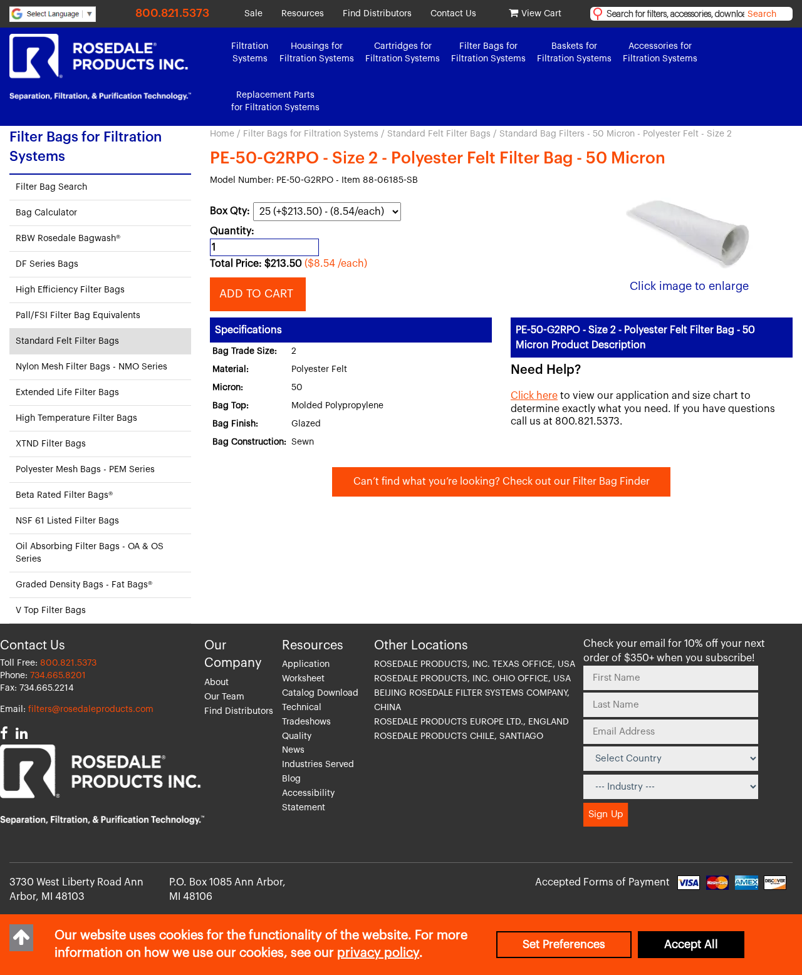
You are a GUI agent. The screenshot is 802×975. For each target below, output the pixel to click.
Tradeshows (306, 722)
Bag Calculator (46, 213)
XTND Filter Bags (51, 444)
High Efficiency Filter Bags (70, 290)
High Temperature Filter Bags (76, 418)
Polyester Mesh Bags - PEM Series (85, 469)
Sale (253, 13)
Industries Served (318, 764)
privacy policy (378, 953)
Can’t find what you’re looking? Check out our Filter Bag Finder (501, 482)
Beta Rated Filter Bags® (64, 495)
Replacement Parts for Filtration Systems (275, 101)
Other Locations (421, 645)
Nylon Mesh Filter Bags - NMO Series (91, 367)
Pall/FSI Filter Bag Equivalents (78, 315)
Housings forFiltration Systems (316, 52)
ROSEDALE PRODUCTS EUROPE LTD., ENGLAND (471, 722)
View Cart (541, 13)
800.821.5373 (172, 13)
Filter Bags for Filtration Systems (310, 134)
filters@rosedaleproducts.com (91, 709)
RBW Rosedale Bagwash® (68, 238)
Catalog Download (320, 693)
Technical (301, 707)
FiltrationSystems (249, 52)
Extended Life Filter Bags (67, 392)
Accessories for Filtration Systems (660, 52)
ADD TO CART (257, 293)
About (216, 682)
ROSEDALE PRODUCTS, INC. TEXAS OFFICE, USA (474, 664)
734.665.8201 (58, 675)
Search (761, 14)
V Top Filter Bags (51, 610)
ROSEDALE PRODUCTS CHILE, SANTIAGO (458, 736)
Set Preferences (564, 944)
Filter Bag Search (51, 187)
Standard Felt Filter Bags (439, 134)
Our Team (224, 697)
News (293, 750)
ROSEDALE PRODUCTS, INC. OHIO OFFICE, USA (472, 678)
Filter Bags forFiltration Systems (488, 52)
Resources (302, 13)
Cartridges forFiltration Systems (402, 52)
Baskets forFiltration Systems (574, 52)
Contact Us (453, 13)
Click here (534, 396)
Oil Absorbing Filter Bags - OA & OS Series (90, 553)
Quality (296, 736)
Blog (291, 779)
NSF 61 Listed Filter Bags (67, 521)
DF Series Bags (47, 264)
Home (222, 134)
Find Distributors (377, 13)
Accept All (691, 944)
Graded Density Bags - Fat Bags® (84, 584)
